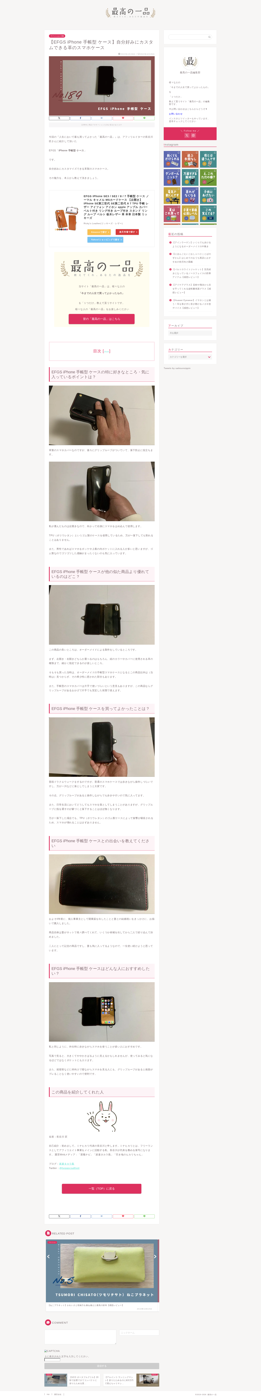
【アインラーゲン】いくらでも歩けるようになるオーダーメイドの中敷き (191, 244)
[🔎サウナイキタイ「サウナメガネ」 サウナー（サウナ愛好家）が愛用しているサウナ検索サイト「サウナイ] (172, 159)
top (48, 1394)
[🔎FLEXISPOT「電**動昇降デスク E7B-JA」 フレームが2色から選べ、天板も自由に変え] (172, 195)
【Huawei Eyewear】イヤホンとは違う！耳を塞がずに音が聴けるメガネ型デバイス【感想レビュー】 (191, 304)
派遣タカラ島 (66, 1164)
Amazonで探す (99, 232)
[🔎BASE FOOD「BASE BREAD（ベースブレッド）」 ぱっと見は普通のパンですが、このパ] (190, 159)
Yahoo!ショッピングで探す (105, 239)
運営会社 (57, 1394)
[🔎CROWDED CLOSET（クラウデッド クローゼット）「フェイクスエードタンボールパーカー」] (172, 177)
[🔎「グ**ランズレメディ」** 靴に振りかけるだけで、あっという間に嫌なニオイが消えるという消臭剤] (172, 213)
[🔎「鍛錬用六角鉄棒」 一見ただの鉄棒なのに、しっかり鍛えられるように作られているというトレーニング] (208, 177)
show (106, 352)
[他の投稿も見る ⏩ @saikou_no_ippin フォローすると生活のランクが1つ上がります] (190, 213)
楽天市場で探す (127, 232)
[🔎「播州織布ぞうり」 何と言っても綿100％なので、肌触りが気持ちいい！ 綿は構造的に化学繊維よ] (190, 195)
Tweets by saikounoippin (177, 368)
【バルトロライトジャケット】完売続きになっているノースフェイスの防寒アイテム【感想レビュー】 (191, 273)
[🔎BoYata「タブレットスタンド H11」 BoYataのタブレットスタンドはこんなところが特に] (208, 159)
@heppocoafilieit (69, 1168)
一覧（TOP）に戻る (102, 1188)
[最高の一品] (130, 20)
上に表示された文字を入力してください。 (67, 1356)
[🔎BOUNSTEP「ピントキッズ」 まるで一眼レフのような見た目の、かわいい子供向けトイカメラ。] (208, 195)
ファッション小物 (57, 36)
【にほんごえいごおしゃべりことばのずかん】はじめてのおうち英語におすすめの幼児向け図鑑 (191, 258)
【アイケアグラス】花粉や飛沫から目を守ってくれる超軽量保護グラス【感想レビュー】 (191, 289)
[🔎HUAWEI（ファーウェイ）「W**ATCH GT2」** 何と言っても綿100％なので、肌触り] (190, 177)
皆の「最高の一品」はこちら (101, 318)
